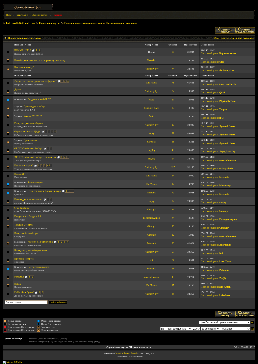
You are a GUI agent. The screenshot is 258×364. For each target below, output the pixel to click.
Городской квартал (49, 23)
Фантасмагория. (36, 182)
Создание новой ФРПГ (39, 99)
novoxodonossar (227, 160)
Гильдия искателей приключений (83, 23)
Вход (8, 15)
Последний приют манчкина (121, 23)
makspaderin (226, 168)
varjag (151, 133)
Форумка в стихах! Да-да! (27, 131)
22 (173, 91)
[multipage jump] (33, 50)
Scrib (151, 116)
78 (173, 82)
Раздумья (19, 276)
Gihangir (151, 209)
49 (173, 277)
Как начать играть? (23, 165)
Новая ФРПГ (21, 174)
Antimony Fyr (151, 68)
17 (173, 99)
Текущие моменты (23, 224)
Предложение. (31, 140)
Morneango (225, 185)
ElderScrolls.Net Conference (20, 23)
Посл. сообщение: (210, 53)
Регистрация (22, 15)
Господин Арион (151, 217)
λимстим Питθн (227, 84)
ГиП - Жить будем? (24, 292)
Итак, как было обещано (26, 233)
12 (173, 184)
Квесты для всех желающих (28, 199)
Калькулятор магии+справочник (30, 250)
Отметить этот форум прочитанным (234, 38)
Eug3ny (151, 150)
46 (173, 150)
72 (173, 192)
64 (173, 158)
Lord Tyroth (225, 261)
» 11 (49, 165)
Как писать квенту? (24, 67)
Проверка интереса (23, 258)
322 (173, 167)
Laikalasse (224, 295)
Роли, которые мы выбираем (28, 123)
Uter (221, 61)
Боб (221, 253)
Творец (223, 109)
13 (173, 268)
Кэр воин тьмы (227, 53)
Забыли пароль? (40, 15)
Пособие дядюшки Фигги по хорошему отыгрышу (40, 60)
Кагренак (151, 141)
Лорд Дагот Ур (227, 151)
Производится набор (34, 106)
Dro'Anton (151, 82)
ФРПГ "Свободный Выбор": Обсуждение (35, 157)
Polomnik (151, 243)
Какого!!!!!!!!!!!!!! (33, 116)
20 (173, 108)
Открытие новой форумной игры (44, 191)
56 (173, 52)
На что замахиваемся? (39, 267)
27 (173, 285)
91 (173, 133)
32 (173, 201)
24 (173, 260)
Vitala (151, 99)
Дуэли (17, 89)
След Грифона (21, 208)
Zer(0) (222, 278)
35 (173, 293)
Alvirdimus (225, 244)
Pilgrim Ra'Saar (227, 101)
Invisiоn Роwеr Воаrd (126, 353)
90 (173, 243)
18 (173, 141)
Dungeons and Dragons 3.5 (27, 216)
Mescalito (151, 60)
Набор (17, 284)
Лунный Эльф (227, 126)
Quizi (222, 92)
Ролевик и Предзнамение (40, 241)
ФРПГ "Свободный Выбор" (28, 148)
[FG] (221, 117)
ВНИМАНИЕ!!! (22, 50)
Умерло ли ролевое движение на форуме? (35, 81)
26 (173, 226)
